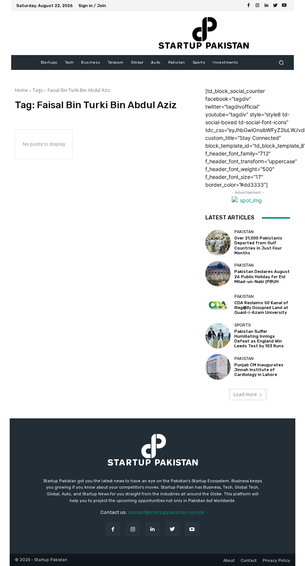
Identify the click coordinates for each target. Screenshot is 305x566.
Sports (242, 325)
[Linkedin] (266, 5)
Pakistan (244, 232)
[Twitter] (275, 5)
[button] (281, 62)
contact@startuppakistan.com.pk (166, 512)
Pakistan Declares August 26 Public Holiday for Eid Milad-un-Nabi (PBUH (262, 276)
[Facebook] (248, 5)
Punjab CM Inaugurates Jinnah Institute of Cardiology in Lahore (258, 370)
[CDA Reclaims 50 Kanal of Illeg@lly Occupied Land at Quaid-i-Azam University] (218, 304)
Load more (245, 394)
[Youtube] (284, 5)
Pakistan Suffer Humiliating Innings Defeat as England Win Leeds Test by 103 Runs (259, 339)
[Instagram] (257, 5)
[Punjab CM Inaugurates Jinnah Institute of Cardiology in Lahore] (218, 366)
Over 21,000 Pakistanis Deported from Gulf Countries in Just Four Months (258, 245)
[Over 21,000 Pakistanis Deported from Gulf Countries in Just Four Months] (218, 242)
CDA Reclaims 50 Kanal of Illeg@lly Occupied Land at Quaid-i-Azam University (261, 307)
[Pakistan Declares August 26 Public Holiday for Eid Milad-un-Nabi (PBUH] (218, 273)
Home (21, 90)
